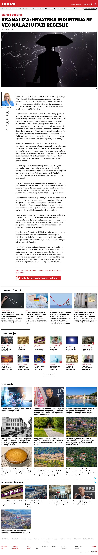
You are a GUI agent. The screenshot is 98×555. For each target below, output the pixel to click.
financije (25, 8)
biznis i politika (9, 8)
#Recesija (58, 271)
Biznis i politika (5, 539)
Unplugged (55, 539)
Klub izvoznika (77, 539)
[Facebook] (7, 112)
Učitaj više (49, 374)
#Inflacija (20, 273)
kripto (30, 8)
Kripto (30, 539)
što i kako (35, 8)
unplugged (52, 8)
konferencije (81, 8)
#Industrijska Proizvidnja (42, 271)
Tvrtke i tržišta (15, 539)
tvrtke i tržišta (18, 8)
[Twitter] (7, 116)
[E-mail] (7, 122)
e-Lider (73, 4)
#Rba (18, 271)
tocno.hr (94, 546)
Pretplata (78, 4)
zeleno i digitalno (43, 8)
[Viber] (7, 129)
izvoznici (69, 8)
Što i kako (36, 539)
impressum (45, 546)
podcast (58, 8)
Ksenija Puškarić (6, 107)
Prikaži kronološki (90, 8)
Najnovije (9, 333)
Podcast (63, 539)
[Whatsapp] (7, 126)
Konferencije (48, 541)
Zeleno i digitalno (46, 539)
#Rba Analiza (26, 271)
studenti (74, 8)
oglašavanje (55, 546)
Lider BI (63, 8)
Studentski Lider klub (88, 539)
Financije (24, 539)
